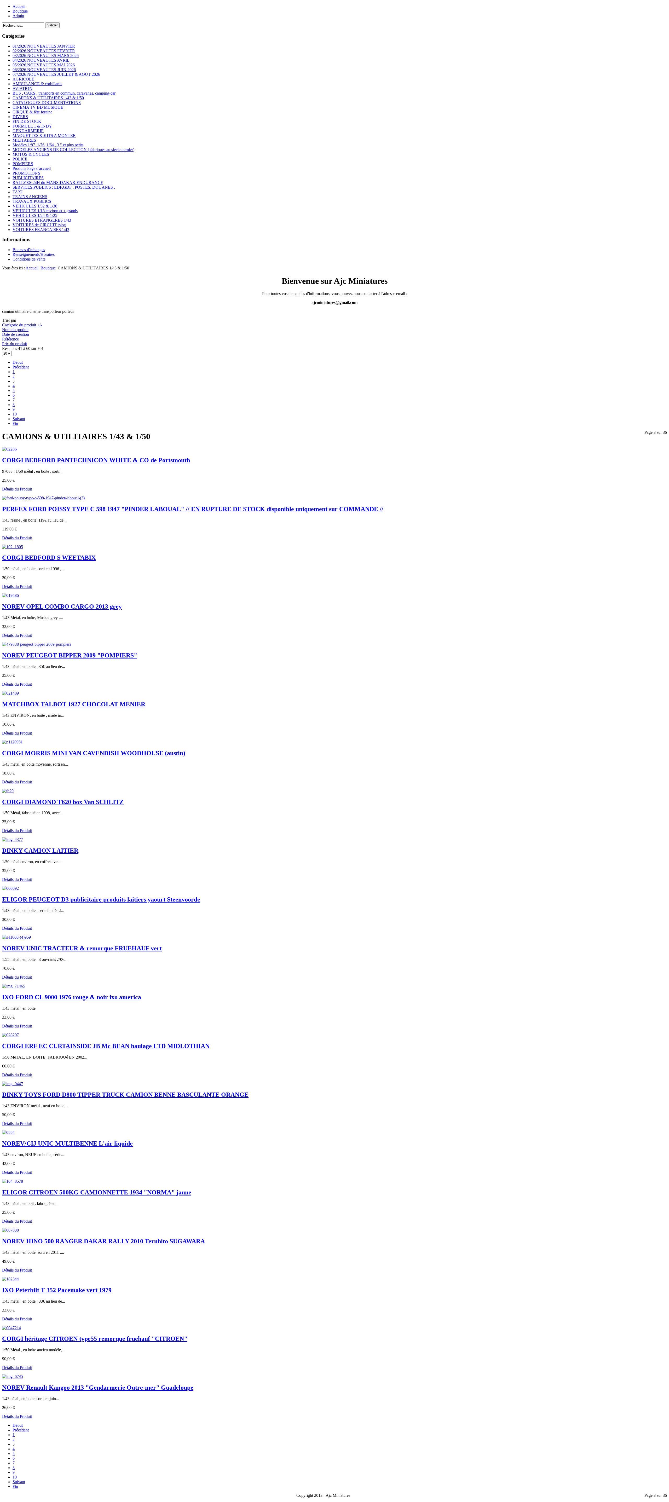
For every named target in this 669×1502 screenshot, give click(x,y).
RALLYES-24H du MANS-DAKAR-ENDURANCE (58, 182)
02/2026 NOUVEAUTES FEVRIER (44, 51)
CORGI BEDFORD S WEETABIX (49, 557)
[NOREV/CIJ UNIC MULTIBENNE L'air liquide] (8, 1132)
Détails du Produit (17, 489)
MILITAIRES (24, 140)
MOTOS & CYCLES (31, 154)
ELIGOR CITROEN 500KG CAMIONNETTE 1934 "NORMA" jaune (96, 1192)
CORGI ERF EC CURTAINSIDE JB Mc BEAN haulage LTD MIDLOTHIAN (106, 1046)
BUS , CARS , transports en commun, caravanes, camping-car (64, 93)
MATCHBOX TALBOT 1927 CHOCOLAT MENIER (73, 704)
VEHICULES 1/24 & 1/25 (35, 215)
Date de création (15, 334)
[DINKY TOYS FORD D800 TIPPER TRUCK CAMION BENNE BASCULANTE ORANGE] (12, 1084)
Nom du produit (15, 329)
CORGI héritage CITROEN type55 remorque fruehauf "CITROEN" (94, 1338)
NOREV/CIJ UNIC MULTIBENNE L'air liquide (67, 1143)
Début (18, 362)
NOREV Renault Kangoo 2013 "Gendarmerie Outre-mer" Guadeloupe (97, 1387)
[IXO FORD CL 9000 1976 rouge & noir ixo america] (13, 986)
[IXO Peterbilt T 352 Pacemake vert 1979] (10, 1279)
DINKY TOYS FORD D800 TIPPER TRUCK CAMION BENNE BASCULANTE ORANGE (125, 1094)
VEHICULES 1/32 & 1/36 (35, 206)
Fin (15, 423)
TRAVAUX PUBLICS (32, 201)
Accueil (19, 6)
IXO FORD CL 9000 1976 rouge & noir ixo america (71, 997)
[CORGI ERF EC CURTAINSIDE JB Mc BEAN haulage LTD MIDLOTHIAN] (10, 1035)
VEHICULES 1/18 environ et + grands (45, 211)
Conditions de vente (29, 259)
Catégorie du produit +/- (22, 325)
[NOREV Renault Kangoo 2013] (12, 1376)
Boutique (20, 11)
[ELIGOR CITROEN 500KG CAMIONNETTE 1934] (12, 1181)
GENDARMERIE (28, 131)
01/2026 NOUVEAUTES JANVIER (44, 46)
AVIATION (22, 88)
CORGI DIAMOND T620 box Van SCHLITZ (63, 802)
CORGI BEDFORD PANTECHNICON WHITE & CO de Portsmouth (96, 460)
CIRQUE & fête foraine (32, 112)
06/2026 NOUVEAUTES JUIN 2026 (44, 69)
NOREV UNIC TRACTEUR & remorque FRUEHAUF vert (82, 948)
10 (15, 414)
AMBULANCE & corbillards (37, 84)
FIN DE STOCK (27, 121)
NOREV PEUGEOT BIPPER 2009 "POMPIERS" (69, 655)
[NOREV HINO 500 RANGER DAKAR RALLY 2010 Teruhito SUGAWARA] (10, 1230)
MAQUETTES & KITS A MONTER (44, 135)
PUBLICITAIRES (28, 178)
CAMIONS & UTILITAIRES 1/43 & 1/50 (48, 98)
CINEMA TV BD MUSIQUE (38, 107)
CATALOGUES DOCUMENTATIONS (47, 102)
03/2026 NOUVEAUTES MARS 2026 (46, 55)
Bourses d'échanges (29, 249)
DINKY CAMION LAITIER (40, 850)
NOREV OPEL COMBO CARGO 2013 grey (62, 606)
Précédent (21, 367)
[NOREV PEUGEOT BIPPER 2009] (36, 644)
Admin (18, 16)
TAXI (17, 192)
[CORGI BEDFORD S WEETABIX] (12, 547)
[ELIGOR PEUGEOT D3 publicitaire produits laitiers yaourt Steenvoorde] (10, 888)
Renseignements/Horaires (34, 254)
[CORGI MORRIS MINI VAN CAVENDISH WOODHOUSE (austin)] (12, 742)
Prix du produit (14, 344)
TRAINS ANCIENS (30, 196)
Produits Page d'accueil (32, 168)
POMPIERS (23, 163)
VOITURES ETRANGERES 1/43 (42, 220)
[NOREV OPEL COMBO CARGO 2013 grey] (10, 595)
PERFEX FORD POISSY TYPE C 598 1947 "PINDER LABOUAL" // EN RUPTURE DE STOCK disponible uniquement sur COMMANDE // (192, 509)
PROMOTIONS (26, 173)
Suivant (19, 419)
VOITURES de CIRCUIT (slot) (39, 225)
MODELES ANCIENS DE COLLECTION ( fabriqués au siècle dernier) (73, 149)
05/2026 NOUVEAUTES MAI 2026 (44, 65)
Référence (10, 339)
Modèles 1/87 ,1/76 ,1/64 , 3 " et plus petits (48, 145)
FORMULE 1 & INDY (32, 126)
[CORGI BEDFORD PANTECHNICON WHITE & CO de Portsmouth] (9, 449)
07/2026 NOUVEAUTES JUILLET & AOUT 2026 (56, 74)
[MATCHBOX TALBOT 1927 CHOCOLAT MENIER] (10, 693)
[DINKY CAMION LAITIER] (12, 839)
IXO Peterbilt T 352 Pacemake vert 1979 (57, 1290)
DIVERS (20, 116)
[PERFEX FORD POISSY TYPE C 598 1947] (43, 498)
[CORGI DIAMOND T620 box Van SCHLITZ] (8, 791)
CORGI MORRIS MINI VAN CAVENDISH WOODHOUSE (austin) (93, 753)
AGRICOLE (23, 79)
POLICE (20, 159)
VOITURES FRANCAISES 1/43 (41, 229)
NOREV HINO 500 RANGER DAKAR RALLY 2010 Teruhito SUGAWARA (103, 1241)
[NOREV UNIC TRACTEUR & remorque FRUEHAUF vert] (16, 937)
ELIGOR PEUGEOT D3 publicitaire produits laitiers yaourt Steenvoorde (101, 899)
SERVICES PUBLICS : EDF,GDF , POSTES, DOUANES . (64, 187)
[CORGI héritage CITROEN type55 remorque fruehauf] (11, 1328)
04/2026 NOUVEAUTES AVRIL (41, 60)
